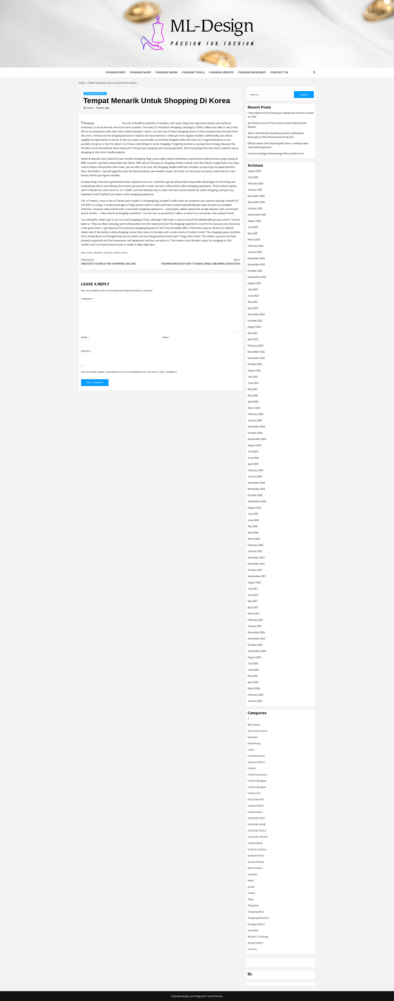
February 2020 (255, 414)
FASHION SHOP (140, 72)
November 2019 (256, 426)
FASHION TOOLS (193, 72)
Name (85, 337)
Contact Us (279, 72)
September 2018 (257, 501)
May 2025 (252, 233)
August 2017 (254, 582)
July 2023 (253, 289)
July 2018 (253, 514)
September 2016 (257, 651)
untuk (125, 252)
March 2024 (254, 239)
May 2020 (252, 395)
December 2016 (256, 632)
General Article (256, 855)
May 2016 (252, 676)
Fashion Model (255, 805)
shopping (108, 252)
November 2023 (256, 264)
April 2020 (253, 401)
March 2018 (254, 538)
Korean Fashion (256, 862)
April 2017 (253, 607)
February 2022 (255, 345)
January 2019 (255, 476)
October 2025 (255, 208)
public (251, 886)
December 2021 (256, 351)
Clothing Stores (256, 755)
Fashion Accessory (95, 94)
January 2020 (255, 420)
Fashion (252, 768)
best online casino (257, 731)
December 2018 (256, 482)
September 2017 (257, 576)
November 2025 (256, 202)
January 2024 (255, 252)
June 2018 (253, 520)
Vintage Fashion (256, 924)
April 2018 (253, 532)
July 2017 (253, 588)
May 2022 (252, 333)
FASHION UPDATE (221, 72)
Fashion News (255, 812)
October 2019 (255, 433)
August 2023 (254, 283)
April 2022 (253, 339)
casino (251, 749)
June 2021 (253, 383)
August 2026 (254, 171)
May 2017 (252, 601)
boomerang (254, 743)
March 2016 (254, 688)
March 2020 (254, 408)
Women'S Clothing (258, 936)
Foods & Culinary (257, 849)
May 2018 (252, 526)
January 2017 (255, 626)
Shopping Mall (256, 911)
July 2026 (253, 177)
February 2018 (255, 545)
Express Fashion (256, 762)
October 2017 (255, 570)
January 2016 (255, 701)
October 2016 (255, 645)
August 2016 (254, 657)
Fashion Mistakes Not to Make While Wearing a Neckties (200, 262)
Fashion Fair (254, 793)
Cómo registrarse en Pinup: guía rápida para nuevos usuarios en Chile (281, 115)
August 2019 (254, 445)
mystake (252, 874)
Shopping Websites (258, 918)
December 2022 (256, 314)
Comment (87, 298)
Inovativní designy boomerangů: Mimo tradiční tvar (276, 153)
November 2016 (256, 638)
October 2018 (255, 495)
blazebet (253, 737)
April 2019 (253, 464)
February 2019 (255, 470)
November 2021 (256, 358)
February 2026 (255, 183)
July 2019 (253, 451)
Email (166, 337)
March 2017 (254, 613)
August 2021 (254, 370)
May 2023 (252, 302)
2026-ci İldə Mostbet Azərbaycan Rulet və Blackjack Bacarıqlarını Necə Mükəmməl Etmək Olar (276, 135)
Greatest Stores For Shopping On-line (108, 262)
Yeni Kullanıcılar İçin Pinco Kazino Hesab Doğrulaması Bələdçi (277, 125)
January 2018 (255, 551)
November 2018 (256, 489)
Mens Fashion (255, 868)
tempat (117, 252)
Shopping (253, 905)
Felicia (91, 107)
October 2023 (255, 270)
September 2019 (257, 439)
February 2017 (255, 620)
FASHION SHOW (166, 72)
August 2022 (254, 326)
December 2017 (256, 557)
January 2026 (255, 189)
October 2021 (255, 364)
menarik (98, 252)
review (251, 893)
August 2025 (254, 221)
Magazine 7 (202, 996)
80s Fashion (254, 724)
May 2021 (252, 389)
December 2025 (256, 196)
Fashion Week (255, 843)
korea (90, 252)
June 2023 (253, 295)
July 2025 (253, 227)
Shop (250, 899)
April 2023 (253, 308)
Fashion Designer (252, 72)
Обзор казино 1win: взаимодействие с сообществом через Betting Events (278, 145)
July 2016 (253, 663)
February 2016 (255, 694)
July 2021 (253, 376)
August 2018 (254, 507)
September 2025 (257, 214)
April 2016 (253, 682)
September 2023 (257, 277)
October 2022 (255, 320)
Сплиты (252, 949)
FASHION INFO (115, 72)
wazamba (253, 930)
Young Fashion (255, 943)
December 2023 (256, 258)
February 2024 (255, 246)
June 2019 (253, 457)
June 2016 (253, 669)
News (251, 880)
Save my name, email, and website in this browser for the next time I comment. (129, 371)
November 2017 (256, 563)
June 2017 (253, 595)
